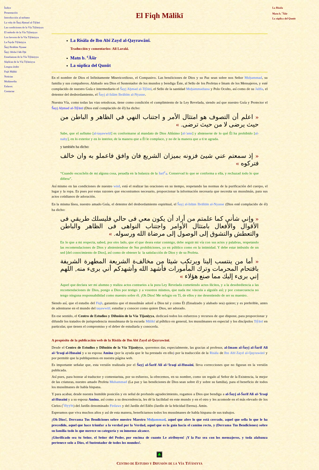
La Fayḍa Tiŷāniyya (15, 42)
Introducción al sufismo (17, 17)
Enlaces (8, 86)
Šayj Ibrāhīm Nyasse (15, 47)
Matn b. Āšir (83, 57)
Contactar (9, 91)
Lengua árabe (11, 66)
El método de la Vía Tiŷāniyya (20, 32)
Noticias (8, 76)
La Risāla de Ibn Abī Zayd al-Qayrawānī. (110, 40)
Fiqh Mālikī (10, 71)
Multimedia (10, 81)
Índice (7, 8)
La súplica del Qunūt (90, 65)
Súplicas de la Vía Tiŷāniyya (19, 62)
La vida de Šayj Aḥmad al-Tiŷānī (22, 22)
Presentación (11, 12)
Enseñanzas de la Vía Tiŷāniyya (21, 57)
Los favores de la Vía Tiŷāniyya (21, 37)
